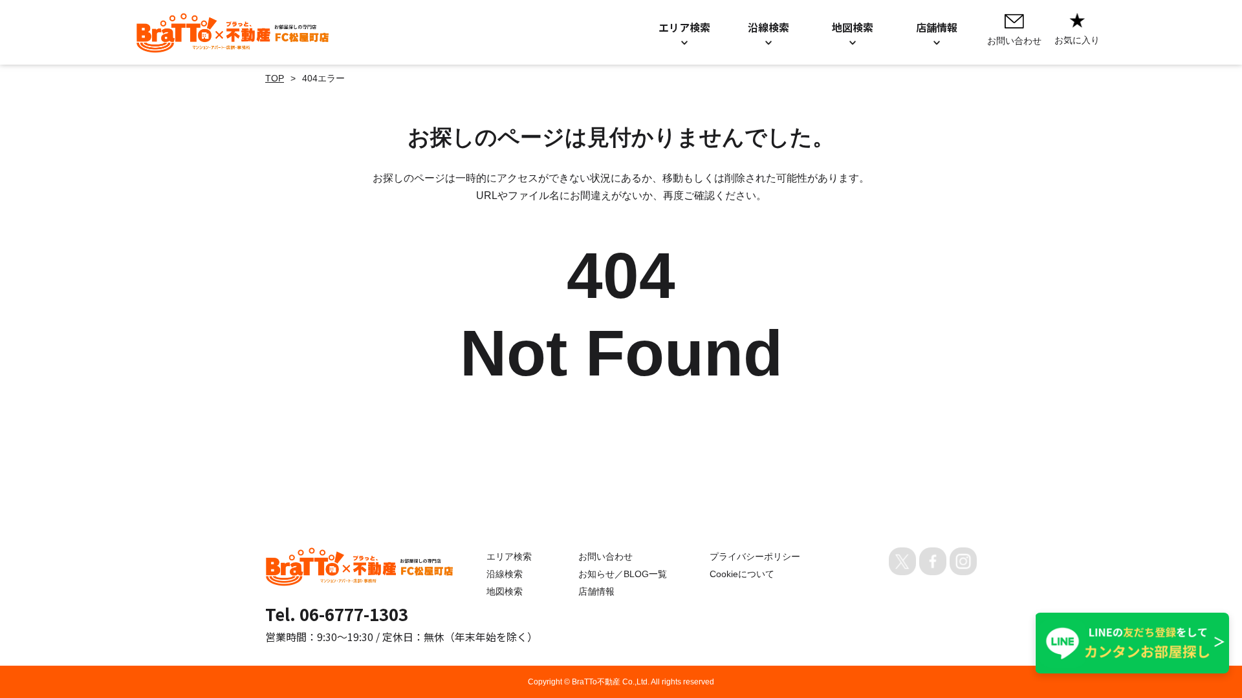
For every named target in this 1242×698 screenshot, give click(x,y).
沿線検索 (504, 574)
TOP (274, 78)
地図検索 (504, 591)
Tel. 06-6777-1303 (336, 614)
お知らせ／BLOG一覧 (622, 574)
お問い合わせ (605, 556)
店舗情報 (596, 591)
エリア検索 (509, 556)
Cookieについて (742, 574)
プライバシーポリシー (755, 556)
